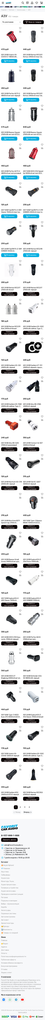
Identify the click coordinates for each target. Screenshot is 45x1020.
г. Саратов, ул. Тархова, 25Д (15, 852)
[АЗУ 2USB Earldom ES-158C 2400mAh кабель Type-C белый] (11, 386)
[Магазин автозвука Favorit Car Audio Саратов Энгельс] (8, 2)
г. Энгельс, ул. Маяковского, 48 (15, 854)
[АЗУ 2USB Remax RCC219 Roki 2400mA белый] (11, 308)
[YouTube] (22, 999)
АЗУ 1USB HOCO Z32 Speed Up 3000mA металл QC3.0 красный (33, 172)
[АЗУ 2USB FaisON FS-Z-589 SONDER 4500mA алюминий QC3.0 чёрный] (11, 231)
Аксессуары (21, 10)
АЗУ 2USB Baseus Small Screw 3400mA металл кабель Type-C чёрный (10, 561)
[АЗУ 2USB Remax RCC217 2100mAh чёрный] (33, 269)
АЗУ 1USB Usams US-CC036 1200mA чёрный (10, 755)
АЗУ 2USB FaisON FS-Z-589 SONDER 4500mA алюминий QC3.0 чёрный (11, 250)
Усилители (5, 878)
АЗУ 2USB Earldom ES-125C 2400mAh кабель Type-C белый (33, 328)
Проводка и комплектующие (12, 894)
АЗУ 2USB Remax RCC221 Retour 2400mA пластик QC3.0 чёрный (32, 95)
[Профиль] (32, 3)
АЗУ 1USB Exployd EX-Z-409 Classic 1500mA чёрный (10, 599)
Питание (4, 897)
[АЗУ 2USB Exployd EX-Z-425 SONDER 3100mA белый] (33, 580)
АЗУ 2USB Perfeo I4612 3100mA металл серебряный (31, 638)
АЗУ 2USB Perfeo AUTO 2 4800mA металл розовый (11, 172)
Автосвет (5, 920)
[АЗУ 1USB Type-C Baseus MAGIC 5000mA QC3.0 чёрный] (33, 502)
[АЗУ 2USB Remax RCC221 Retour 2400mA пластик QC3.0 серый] (33, 36)
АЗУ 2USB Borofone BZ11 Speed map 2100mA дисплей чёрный (10, 522)
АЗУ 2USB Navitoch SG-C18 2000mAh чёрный (11, 483)
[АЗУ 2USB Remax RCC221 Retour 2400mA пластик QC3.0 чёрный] (33, 75)
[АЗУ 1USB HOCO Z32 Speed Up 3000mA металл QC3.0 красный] (33, 153)
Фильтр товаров (34, 22)
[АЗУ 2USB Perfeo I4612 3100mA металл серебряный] (33, 619)
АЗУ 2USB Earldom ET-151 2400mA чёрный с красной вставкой (33, 366)
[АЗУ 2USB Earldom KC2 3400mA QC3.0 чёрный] (11, 774)
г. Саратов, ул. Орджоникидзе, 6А (17, 848)
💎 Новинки (5, 869)
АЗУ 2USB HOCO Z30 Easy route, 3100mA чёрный (10, 638)
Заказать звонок (9, 840)
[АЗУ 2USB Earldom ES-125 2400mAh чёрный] (11, 347)
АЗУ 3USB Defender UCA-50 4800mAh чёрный (32, 677)
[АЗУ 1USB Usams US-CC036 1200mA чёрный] (11, 735)
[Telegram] (16, 999)
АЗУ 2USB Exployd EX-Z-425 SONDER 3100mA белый (32, 599)
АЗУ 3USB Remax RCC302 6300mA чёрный (33, 794)
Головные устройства (9, 888)
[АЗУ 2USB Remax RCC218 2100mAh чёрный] (33, 231)
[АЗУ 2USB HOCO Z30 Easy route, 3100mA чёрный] (11, 619)
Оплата (4, 953)
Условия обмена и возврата (11, 963)
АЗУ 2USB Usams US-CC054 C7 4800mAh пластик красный (9, 56)
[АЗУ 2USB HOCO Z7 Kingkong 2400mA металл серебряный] (11, 658)
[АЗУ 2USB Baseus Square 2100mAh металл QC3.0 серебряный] (11, 114)
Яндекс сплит (6, 973)
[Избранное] (20, 28)
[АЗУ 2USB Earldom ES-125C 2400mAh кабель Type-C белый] (33, 308)
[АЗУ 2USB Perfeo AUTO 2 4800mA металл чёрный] (11, 75)
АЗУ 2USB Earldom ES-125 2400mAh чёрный (11, 366)
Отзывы (4, 969)
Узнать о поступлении (9, 294)
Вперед (27, 812)
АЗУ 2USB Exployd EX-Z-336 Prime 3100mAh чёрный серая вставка (32, 561)
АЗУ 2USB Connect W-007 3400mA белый (33, 444)
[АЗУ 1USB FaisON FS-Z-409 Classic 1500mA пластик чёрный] (11, 192)
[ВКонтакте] (3, 999)
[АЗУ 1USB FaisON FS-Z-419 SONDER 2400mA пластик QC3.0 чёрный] (33, 192)
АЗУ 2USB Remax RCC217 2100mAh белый (10, 289)
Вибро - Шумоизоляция (10, 904)
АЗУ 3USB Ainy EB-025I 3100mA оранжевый (10, 444)
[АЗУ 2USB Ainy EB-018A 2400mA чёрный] (33, 386)
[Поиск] (23, 3)
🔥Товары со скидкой (9, 933)
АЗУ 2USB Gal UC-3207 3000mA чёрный (31, 483)
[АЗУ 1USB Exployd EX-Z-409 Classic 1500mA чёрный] (11, 580)
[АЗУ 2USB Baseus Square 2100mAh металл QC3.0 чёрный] (33, 114)
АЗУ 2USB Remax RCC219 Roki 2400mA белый (10, 328)
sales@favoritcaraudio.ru (13, 845)
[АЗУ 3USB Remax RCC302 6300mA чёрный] (33, 774)
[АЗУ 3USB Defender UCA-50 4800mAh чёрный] (33, 658)
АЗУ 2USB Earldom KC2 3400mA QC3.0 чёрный (10, 794)
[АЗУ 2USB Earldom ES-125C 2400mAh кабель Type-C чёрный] (33, 735)
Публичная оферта (8, 960)
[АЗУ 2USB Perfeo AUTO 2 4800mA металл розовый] (11, 153)
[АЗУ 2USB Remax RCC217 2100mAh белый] (11, 269)
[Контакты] (27, 3)
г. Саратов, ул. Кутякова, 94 (14, 850)
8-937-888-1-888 (10, 835)
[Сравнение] (20, 31)
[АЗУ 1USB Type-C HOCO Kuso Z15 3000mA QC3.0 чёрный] (11, 697)
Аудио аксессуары (8, 891)
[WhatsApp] (9, 999)
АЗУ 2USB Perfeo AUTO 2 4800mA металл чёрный (10, 95)
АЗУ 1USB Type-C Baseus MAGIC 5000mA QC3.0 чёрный (32, 522)
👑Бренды (5, 926)
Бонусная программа (9, 966)
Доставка (5, 950)
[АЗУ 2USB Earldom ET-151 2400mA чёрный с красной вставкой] (33, 347)
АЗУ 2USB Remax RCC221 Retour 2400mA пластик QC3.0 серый (32, 56)
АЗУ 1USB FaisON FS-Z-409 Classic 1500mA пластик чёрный (11, 211)
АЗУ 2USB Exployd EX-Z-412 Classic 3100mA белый (33, 716)
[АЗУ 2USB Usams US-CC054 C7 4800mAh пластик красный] (11, 36)
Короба (4, 907)
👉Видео (4, 944)
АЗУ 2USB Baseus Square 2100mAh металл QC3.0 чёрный (32, 133)
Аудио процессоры (8, 885)
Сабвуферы (5, 875)
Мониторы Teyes (7, 881)
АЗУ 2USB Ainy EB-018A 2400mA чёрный (32, 405)
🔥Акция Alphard (7, 865)
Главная (4, 10)
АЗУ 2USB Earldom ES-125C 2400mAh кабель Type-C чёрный (33, 755)
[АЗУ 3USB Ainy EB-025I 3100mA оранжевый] (11, 425)
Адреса (4, 947)
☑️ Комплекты (6, 930)
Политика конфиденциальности (13, 957)
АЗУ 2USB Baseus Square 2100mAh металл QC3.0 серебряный (10, 133)
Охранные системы (8, 914)
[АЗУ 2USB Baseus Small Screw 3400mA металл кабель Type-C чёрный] (11, 541)
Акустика (5, 872)
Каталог (12, 10)
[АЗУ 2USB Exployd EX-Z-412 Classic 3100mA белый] (33, 697)
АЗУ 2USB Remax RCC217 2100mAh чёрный (32, 289)
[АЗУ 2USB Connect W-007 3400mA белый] (33, 425)
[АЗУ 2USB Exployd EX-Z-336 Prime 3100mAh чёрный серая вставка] (33, 541)
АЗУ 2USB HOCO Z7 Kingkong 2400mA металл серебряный (11, 677)
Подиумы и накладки (9, 901)
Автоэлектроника (8, 917)
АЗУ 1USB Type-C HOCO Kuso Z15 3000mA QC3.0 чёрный (10, 716)
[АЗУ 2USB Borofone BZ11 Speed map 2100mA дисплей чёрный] (11, 502)
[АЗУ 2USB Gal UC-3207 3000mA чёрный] (33, 464)
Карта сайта (22, 1012)
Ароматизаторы (7, 923)
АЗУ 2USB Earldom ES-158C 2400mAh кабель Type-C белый (11, 405)
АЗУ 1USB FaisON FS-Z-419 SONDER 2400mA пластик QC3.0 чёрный (33, 211)
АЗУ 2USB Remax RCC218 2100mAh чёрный (32, 250)
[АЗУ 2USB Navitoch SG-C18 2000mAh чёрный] (11, 464)
